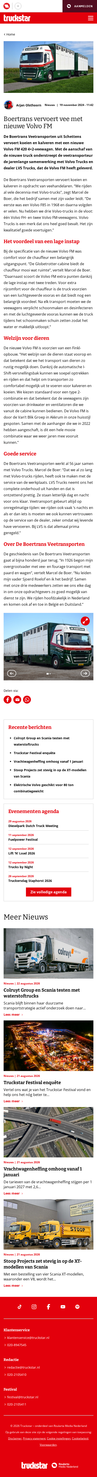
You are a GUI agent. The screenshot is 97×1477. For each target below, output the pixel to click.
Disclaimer (15, 1438)
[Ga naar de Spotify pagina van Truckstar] (77, 1306)
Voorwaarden (48, 1445)
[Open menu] (90, 18)
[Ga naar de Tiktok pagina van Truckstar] (19, 1306)
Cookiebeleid (80, 1438)
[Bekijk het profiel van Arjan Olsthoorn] (22, 105)
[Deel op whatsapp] (27, 700)
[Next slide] (85, 673)
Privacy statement (34, 1438)
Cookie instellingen (59, 1438)
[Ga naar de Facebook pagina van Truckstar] (48, 1306)
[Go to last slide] (11, 673)
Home (10, 34)
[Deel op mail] (17, 700)
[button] (79, 6)
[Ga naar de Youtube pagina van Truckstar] (62, 1306)
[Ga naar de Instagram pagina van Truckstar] (34, 1306)
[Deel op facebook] (8, 700)
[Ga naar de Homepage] (17, 18)
